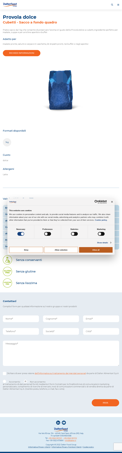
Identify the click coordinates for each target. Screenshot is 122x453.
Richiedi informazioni (21, 53)
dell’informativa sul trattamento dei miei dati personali (60, 373)
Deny (26, 250)
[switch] (47, 234)
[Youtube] (64, 423)
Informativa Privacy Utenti (39, 447)
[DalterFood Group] (10, 5)
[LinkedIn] (58, 423)
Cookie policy (88, 447)
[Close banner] (112, 202)
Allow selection (61, 250)
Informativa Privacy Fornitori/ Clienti (66, 447)
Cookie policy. (100, 220)
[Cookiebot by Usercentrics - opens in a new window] (96, 202)
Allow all (95, 250)
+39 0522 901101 (55, 438)
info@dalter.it (70, 440)
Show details (102, 243)
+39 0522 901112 (70, 438)
